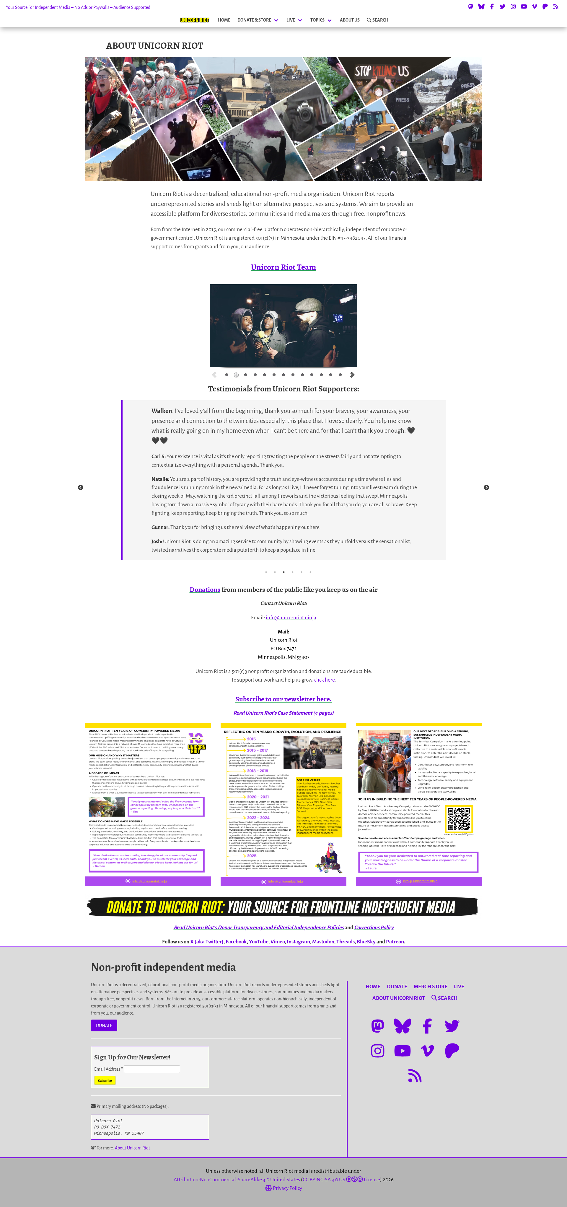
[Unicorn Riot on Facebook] (492, 6)
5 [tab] (301, 572)
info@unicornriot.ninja (291, 617)
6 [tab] (310, 572)
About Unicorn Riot (132, 1148)
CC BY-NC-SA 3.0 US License (341, 1179)
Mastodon (323, 942)
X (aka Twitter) (207, 942)
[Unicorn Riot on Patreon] (545, 6)
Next (486, 488)
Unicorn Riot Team (283, 267)
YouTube (258, 942)
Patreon (395, 942)
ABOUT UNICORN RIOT (398, 998)
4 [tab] (293, 572)
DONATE (104, 1025)
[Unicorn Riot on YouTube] (524, 6)
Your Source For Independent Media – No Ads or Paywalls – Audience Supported (78, 7)
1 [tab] (266, 572)
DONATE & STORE (254, 20)
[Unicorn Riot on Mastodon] (470, 6)
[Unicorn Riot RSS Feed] (555, 6)
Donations (205, 589)
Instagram (298, 942)
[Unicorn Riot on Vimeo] (534, 6)
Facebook (236, 942)
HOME (224, 20)
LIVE (290, 20)
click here (324, 680)
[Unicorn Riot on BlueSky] (481, 6)
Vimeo (278, 942)
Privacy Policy (287, 1188)
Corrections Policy (374, 927)
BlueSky (366, 942)
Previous (81, 488)
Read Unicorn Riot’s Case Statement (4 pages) (283, 713)
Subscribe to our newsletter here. (283, 699)
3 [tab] (284, 572)
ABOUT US (350, 20)
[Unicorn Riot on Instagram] (513, 6)
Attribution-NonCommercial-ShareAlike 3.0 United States (237, 1179)
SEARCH (380, 20)
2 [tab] (275, 572)
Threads (345, 942)
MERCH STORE (430, 986)
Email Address (108, 1069)
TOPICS (317, 20)
